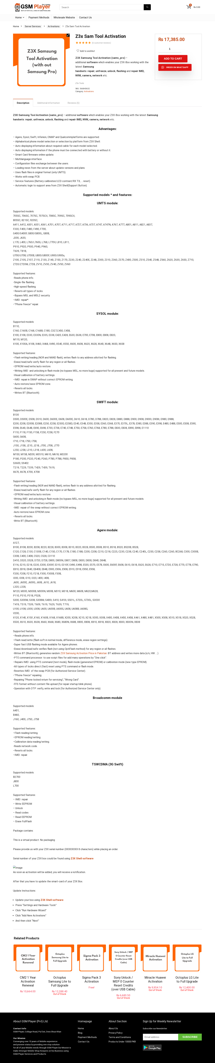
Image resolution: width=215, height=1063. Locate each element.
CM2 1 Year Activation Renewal (28, 981)
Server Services (33, 26)
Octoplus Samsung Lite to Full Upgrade (59, 981)
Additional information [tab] (48, 103)
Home (18, 17)
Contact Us (85, 17)
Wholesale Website (64, 17)
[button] (68, 35)
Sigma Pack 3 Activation (91, 979)
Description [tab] (23, 103)
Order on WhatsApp (177, 67)
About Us (113, 1028)
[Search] (147, 7)
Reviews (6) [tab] (73, 103)
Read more (60, 998)
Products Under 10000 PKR (122, 1041)
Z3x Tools (79, 83)
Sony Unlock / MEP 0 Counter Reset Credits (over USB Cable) (123, 983)
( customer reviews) (101, 43)
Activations (53, 26)
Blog (80, 1033)
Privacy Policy (115, 1033)
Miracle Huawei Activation (155, 979)
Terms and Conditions (120, 1037)
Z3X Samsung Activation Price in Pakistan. (83, 653)
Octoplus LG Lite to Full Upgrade (187, 979)
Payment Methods (38, 17)
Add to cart (173, 58)
